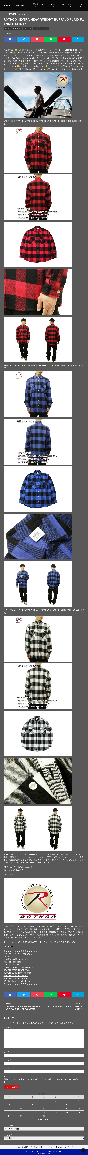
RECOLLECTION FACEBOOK (17, 970)
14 (32, 1109)
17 (67, 1109)
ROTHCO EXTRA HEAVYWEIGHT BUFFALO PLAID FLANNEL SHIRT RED (38, 121)
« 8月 (40, 1119)
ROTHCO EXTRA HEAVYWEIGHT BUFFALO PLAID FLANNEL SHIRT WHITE (39, 610)
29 (44, 1116)
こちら (26, 867)
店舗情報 (35, 5)
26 (9, 1116)
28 (32, 1116)
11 (79, 1105)
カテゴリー (8, 1125)
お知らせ (70, 5)
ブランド (53, 5)
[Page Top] (83, 1150)
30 (55, 1116)
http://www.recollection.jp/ (19, 981)
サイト (6, 1068)
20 (21, 1112)
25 (79, 1112)
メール (8, 1060)
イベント (62, 5)
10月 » (47, 1119)
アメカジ (7, 29)
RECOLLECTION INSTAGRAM (17, 973)
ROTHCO (44, 29)
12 (9, 1109)
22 (44, 1112)
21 (32, 1112)
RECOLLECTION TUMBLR (16, 978)
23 (55, 1112)
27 (21, 1116)
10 (67, 1105)
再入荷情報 (17, 29)
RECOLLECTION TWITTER (16, 976)
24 (67, 1112)
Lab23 (48, 1153)
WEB (6, 867)
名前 (7, 1052)
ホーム (27, 5)
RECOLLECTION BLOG (14, 5)
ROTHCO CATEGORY (13, 870)
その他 (36, 29)
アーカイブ (8, 1135)
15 (44, 1109)
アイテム (44, 5)
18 (79, 1109)
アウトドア (27, 29)
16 (55, 1109)
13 (21, 1109)
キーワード (80, 5)
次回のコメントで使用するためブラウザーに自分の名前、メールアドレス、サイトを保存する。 (43, 1080)
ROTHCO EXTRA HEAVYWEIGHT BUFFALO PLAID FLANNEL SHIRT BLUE (39, 365)
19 (9, 1112)
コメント (9, 1027)
